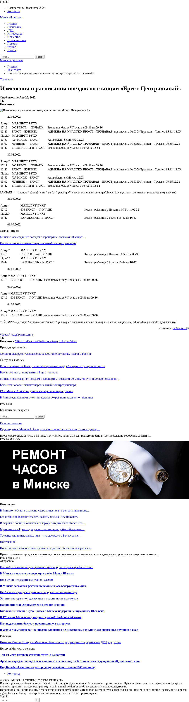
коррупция (114, 642)
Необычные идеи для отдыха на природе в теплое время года (38, 592)
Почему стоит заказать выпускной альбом (26, 579)
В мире (11, 50)
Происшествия (16, 40)
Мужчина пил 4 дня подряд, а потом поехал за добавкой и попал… (42, 529)
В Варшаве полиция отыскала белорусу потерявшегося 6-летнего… (42, 523)
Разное (11, 46)
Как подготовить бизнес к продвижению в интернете (35, 623)
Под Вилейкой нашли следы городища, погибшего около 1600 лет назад (47, 667)
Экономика (14, 27)
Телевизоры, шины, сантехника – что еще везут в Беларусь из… (40, 535)
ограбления (93, 642)
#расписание (25, 334)
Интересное (14, 33)
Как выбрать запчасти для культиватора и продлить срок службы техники (46, 567)
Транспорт (6, 79)
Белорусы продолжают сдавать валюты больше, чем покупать (39, 516)
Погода (12, 43)
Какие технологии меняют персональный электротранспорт (38, 243)
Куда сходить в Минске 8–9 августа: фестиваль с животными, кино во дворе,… (50, 429)
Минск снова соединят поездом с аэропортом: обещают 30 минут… (42, 237)
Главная (12, 23)
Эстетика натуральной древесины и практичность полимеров (39, 598)
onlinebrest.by (181, 328)
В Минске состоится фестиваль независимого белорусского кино (43, 586)
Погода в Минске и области (40, 642)
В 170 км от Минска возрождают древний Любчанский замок (40, 617)
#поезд (12, 334)
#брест (4, 334)
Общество (13, 36)
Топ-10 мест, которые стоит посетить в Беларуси (32, 654)
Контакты (13, 11)
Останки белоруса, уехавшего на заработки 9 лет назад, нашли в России (45, 353)
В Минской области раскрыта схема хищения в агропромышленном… (44, 510)
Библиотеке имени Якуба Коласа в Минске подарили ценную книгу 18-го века (52, 611)
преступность (76, 642)
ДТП (10, 30)
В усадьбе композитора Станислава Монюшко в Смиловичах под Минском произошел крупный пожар (69, 629)
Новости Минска (11, 642)
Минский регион (11, 17)
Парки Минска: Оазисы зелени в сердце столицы (32, 604)
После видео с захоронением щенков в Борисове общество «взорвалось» (45, 548)
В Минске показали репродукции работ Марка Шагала (37, 573)
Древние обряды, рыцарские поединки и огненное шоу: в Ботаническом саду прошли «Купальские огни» (70, 661)
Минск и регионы (11, 60)
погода (62, 642)
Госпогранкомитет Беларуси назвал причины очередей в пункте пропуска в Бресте (52, 366)
